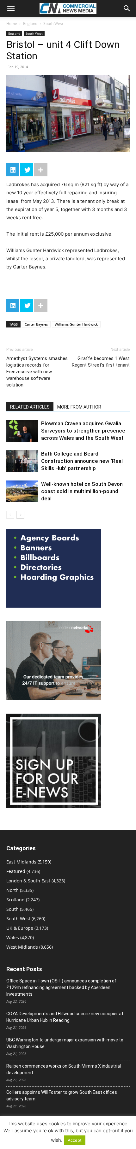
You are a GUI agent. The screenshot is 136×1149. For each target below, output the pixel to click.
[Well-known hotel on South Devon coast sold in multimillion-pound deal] (22, 491)
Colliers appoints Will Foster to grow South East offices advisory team (61, 1095)
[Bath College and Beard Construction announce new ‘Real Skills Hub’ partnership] (22, 461)
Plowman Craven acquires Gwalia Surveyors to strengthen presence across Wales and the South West (83, 430)
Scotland (15, 900)
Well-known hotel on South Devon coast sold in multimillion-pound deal (82, 491)
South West (53, 23)
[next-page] (20, 515)
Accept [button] (75, 1140)
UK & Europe (19, 928)
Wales (12, 937)
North (12, 890)
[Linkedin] (12, 169)
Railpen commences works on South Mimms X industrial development (63, 1069)
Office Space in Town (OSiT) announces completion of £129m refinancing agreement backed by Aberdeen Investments (61, 987)
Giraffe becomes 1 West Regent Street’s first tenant (101, 362)
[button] (11, 8)
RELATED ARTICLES (30, 407)
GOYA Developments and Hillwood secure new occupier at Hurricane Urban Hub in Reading (64, 1017)
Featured (15, 871)
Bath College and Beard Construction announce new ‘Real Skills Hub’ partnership (82, 461)
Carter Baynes (36, 324)
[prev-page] (10, 515)
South (12, 909)
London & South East (28, 881)
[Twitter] (26, 169)
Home (11, 23)
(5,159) (28, 862)
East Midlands (21, 862)
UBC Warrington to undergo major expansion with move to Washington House (64, 1043)
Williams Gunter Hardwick (76, 324)
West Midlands (22, 947)
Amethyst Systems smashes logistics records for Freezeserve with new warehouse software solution (37, 372)
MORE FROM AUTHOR (79, 407)
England (30, 23)
